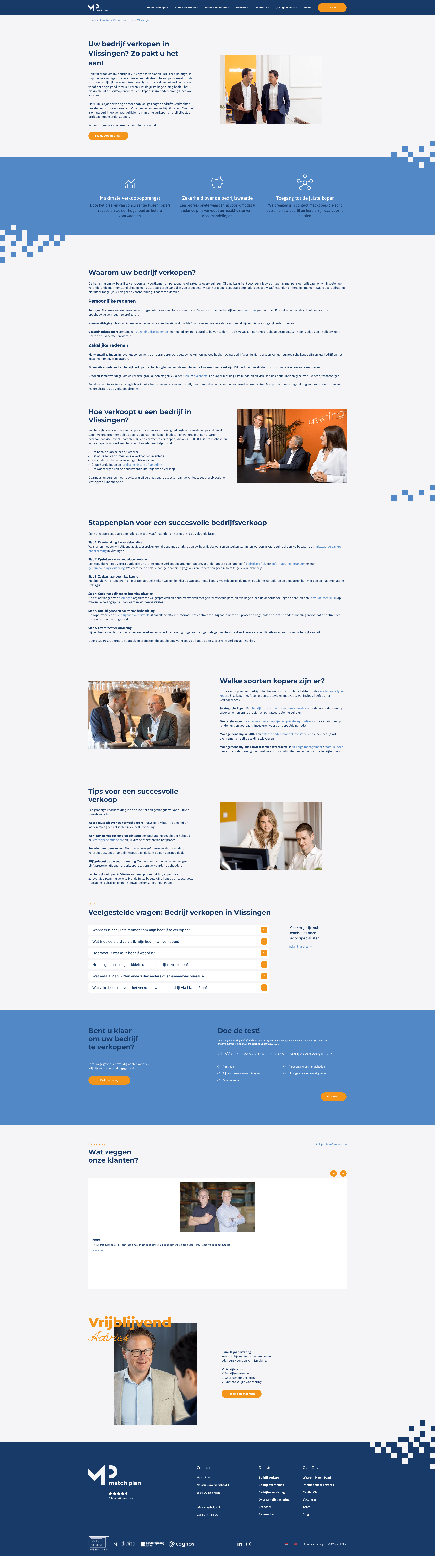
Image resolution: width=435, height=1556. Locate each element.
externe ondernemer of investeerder (286, 734)
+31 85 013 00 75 (207, 1514)
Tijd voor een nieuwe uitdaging (241, 1073)
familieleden (334, 747)
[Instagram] (248, 1544)
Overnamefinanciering (274, 1499)
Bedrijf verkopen (157, 7)
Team (307, 7)
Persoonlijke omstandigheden (307, 1066)
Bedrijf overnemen (186, 7)
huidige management (307, 747)
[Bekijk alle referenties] (346, 1144)
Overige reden (231, 1080)
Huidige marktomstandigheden (308, 1073)
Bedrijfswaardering (217, 7)
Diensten (104, 20)
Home (92, 20)
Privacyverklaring (313, 1544)
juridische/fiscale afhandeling (142, 464)
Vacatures (309, 1499)
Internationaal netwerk (318, 1485)
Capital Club (311, 1492)
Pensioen (228, 1066)
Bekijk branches (298, 946)
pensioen (249, 310)
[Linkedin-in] (239, 1544)
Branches (242, 7)
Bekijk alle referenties (329, 1144)
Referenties (262, 7)
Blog (306, 1514)
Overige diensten (286, 7)
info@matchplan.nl (208, 1507)
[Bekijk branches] (311, 946)
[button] (333, 1173)
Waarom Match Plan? (317, 1477)
